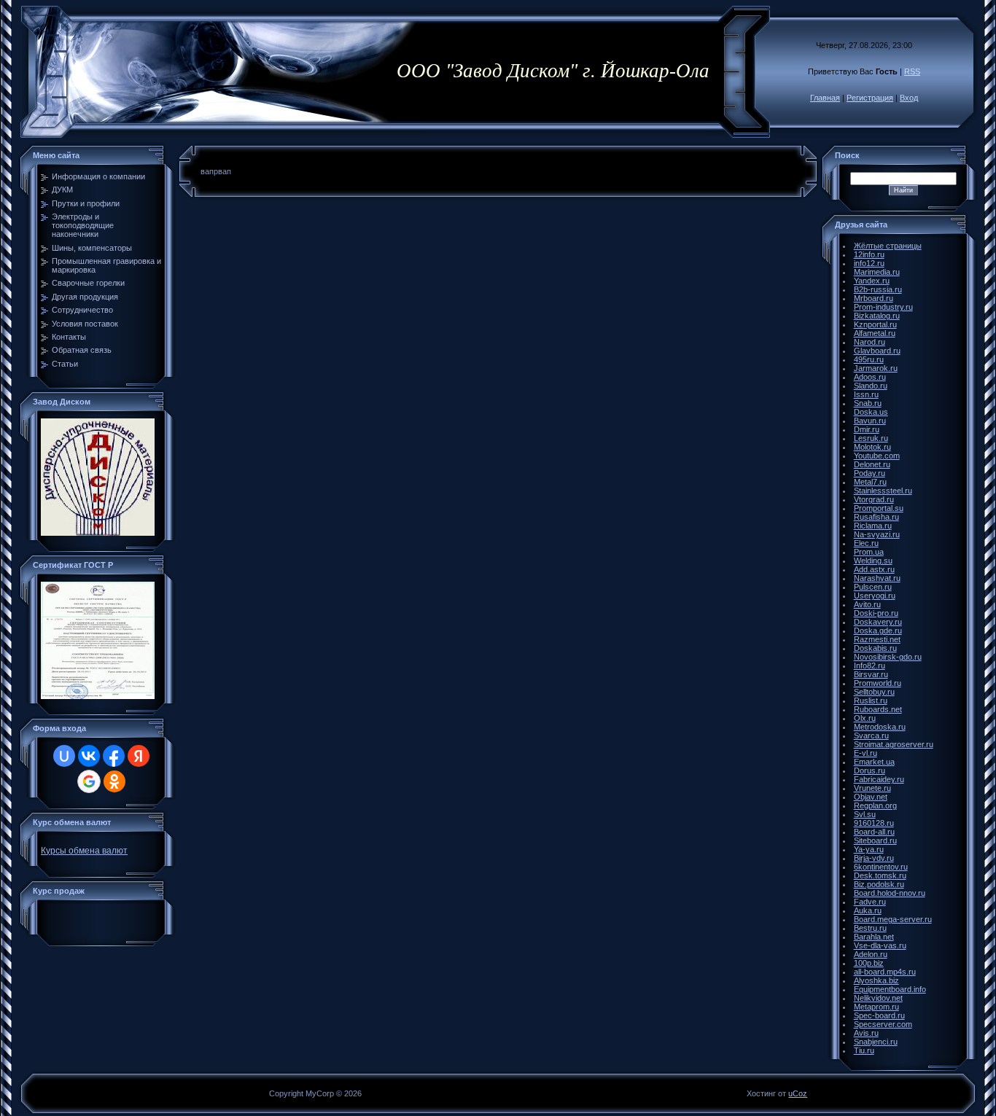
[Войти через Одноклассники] (114, 781)
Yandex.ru (872, 280)
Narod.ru (869, 341)
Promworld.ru (877, 683)
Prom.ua (869, 551)
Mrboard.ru (873, 298)
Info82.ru (869, 665)
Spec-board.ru (879, 1015)
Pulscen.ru (873, 586)
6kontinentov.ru (881, 866)
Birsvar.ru (871, 674)
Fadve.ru (870, 901)
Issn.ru (866, 394)
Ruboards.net (878, 709)
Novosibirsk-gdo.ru (888, 656)
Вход (909, 97)
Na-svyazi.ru (877, 534)
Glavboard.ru (877, 350)
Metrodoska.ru (880, 726)
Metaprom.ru (876, 1006)
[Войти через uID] (64, 756)
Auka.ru (868, 910)
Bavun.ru (870, 420)
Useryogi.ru (874, 595)
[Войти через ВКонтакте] (89, 756)
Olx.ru (865, 718)
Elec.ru (866, 543)
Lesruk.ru (871, 438)
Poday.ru (869, 473)
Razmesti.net (877, 639)
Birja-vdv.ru (874, 858)
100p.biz (869, 963)
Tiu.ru (864, 1050)
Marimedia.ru (877, 272)
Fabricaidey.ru (879, 779)
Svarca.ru (871, 735)
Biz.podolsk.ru (879, 884)
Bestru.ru (870, 928)
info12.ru (869, 263)
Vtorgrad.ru (874, 499)
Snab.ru (868, 403)
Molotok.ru (872, 446)
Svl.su (865, 814)
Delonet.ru (872, 464)
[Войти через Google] (89, 781)
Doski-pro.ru (876, 613)
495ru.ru (869, 359)
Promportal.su (878, 508)
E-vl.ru (865, 753)
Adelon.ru (870, 954)
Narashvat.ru (877, 578)
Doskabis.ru (875, 648)
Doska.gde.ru (878, 630)
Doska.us (871, 411)
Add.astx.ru (874, 569)
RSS (912, 71)
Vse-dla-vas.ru (880, 945)
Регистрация (870, 97)
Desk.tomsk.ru (880, 875)
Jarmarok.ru (876, 368)
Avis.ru (866, 1033)
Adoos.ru (870, 376)
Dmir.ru (866, 429)
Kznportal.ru (875, 324)
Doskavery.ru (878, 621)
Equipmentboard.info (890, 989)
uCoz (797, 1093)
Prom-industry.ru (883, 307)
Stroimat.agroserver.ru (893, 744)
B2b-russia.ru (878, 289)
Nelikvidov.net (878, 998)
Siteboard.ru (875, 840)
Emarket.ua (874, 761)
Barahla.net (874, 936)
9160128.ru (874, 823)
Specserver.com (883, 1024)
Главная (825, 97)
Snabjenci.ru (876, 1041)
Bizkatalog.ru (877, 315)
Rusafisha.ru (876, 516)
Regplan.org (875, 805)
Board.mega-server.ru (893, 919)
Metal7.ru (870, 481)
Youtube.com (877, 455)
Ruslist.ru (870, 700)
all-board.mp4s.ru (885, 971)
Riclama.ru (873, 525)
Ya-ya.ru (869, 849)
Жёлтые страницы (888, 245)
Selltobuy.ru (874, 691)
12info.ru (869, 254)
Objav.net (870, 796)
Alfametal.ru (874, 333)
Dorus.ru (869, 770)
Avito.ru (867, 604)
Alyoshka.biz (876, 980)
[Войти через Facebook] (114, 756)
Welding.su (873, 560)
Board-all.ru (874, 831)
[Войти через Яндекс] (138, 756)
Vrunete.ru (872, 788)
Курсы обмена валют (84, 851)
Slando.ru (870, 385)
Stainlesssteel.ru (883, 490)
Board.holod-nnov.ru (889, 893)
